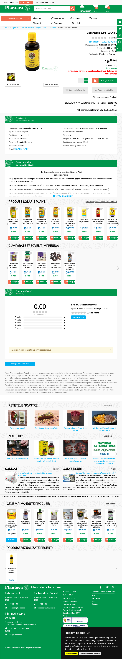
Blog (93, 601)
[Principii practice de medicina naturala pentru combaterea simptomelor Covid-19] (105, 449)
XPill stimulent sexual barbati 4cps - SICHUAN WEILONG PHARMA (96, 525)
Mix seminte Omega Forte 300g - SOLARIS (41, 221)
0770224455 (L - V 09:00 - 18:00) (17, 629)
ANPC (65, 616)
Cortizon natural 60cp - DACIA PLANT (27, 266)
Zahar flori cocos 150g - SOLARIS (55, 221)
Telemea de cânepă (17, 428)
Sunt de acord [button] (71, 654)
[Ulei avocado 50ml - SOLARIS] (32, 52)
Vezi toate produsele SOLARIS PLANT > (101, 201)
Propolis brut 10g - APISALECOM (56, 266)
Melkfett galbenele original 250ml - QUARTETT (11, 524)
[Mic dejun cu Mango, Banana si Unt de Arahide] (105, 418)
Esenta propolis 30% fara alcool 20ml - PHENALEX (69, 266)
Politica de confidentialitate (73, 607)
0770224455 (13, 604)
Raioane (38, 18)
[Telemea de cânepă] (18, 418)
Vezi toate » (108, 405)
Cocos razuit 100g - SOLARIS (84, 220)
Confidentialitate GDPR (71, 613)
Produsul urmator (50, 85)
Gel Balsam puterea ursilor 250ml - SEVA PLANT (68, 524)
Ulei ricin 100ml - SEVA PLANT (25, 522)
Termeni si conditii (69, 604)
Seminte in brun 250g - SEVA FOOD (54, 523)
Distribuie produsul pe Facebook (105, 97)
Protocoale (76, 18)
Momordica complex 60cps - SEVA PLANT (110, 523)
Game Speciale (59, 18)
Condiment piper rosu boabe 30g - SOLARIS (98, 221)
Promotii (94, 18)
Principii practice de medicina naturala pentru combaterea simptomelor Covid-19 (104, 461)
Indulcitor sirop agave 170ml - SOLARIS (13, 221)
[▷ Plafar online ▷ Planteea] (17, 8)
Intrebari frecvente (70, 602)
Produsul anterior (13, 85)
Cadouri (38, 23)
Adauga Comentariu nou (20, 364)
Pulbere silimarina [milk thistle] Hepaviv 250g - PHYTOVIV (82, 525)
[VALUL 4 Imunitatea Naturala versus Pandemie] (76, 449)
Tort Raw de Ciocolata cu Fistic (46, 428)
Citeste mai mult (63, 196)
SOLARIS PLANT (21, 149)
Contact (95, 604)
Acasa (94, 596)
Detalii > (56, 469)
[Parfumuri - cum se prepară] (18, 449)
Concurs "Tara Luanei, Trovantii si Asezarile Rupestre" (96, 473)
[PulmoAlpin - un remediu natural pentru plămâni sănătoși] (47, 449)
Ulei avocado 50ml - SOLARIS (11, 571)
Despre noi (96, 598)
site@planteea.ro (15, 635)
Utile (79, 23)
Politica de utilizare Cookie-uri (74, 610)
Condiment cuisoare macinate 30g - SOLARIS (70, 222)
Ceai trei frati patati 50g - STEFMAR (13, 266)
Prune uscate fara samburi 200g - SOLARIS (112, 221)
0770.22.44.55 (110, 110)
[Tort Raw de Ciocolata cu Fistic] (47, 418)
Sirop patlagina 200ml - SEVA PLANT (40, 523)
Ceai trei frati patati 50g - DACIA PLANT (41, 266)
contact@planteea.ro (16, 608)
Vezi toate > (110, 504)
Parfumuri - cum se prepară (17, 459)
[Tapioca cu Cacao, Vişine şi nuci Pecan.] (76, 418)
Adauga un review (78, 317)
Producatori (58, 23)
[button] (7, 223)
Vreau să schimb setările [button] (90, 654)
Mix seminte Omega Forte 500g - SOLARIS (27, 221)
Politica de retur (69, 599)
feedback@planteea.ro (46, 608)
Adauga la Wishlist (105, 90)
